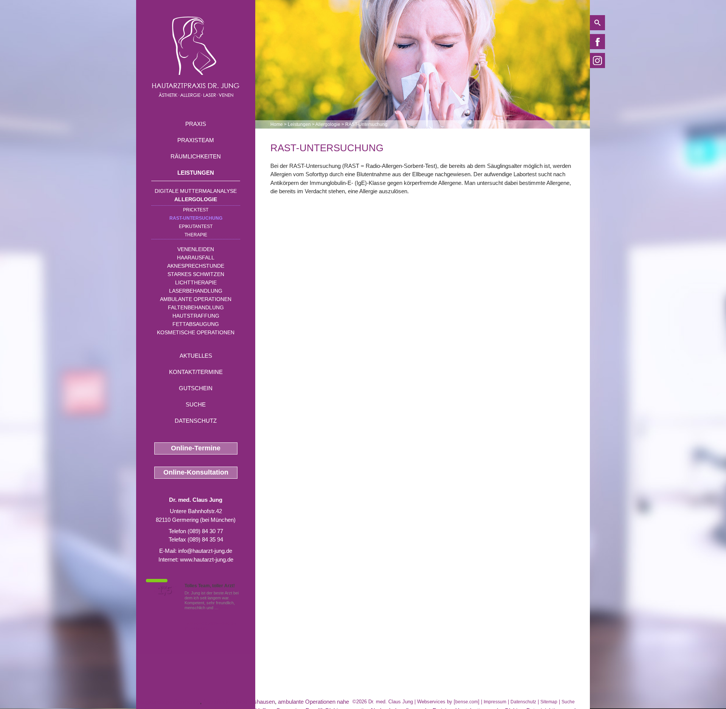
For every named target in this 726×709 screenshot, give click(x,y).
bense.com (466, 701)
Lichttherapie (196, 282)
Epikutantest (196, 226)
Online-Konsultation (195, 472)
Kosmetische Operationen (195, 332)
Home (276, 124)
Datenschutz (196, 420)
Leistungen (195, 172)
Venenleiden (195, 249)
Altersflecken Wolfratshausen (239, 701)
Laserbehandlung (195, 291)
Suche (196, 404)
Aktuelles (196, 355)
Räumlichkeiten (196, 156)
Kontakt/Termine (196, 372)
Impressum (495, 701)
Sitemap (548, 701)
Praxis (195, 124)
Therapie (196, 234)
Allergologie (195, 199)
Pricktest (195, 210)
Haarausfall (195, 257)
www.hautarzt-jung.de (206, 559)
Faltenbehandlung (196, 307)
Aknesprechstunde (195, 266)
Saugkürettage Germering (168, 701)
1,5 (164, 590)
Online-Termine (195, 448)
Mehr (224, 607)
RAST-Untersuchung (195, 218)
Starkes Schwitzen (196, 274)
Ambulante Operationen (195, 299)
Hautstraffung (195, 316)
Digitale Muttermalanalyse (196, 191)
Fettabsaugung (195, 324)
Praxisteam (195, 140)
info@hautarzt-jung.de (205, 551)
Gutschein (196, 388)
